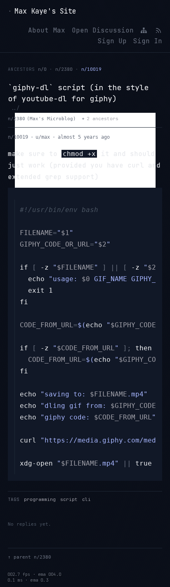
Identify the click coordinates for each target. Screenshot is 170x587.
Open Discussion (103, 30)
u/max (42, 137)
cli (86, 499)
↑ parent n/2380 (29, 557)
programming (40, 499)
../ (15, 108)
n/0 (42, 69)
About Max (46, 30)
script (69, 499)
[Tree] (144, 30)
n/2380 (64, 69)
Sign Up (112, 41)
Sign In (147, 41)
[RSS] (158, 30)
